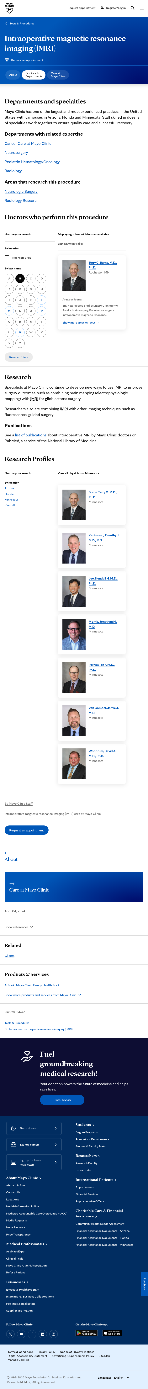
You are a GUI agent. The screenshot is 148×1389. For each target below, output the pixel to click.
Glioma (9, 956)
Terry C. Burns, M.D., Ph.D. (103, 264)
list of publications (30, 434)
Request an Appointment (27, 60)
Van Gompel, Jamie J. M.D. (104, 710)
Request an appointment (26, 830)
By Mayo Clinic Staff (19, 803)
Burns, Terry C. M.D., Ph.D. (103, 494)
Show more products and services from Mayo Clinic (40, 995)
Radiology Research (22, 200)
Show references (16, 927)
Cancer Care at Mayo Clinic (28, 143)
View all (10, 505)
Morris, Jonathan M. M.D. (103, 623)
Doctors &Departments (34, 74)
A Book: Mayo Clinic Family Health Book (32, 985)
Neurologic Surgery (21, 191)
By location (12, 248)
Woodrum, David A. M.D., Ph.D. (102, 753)
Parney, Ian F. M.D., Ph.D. (102, 667)
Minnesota (11, 499)
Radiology (13, 170)
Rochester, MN (21, 257)
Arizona (9, 488)
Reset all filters (18, 357)
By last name (13, 268)
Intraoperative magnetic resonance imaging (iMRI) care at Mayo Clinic (53, 814)
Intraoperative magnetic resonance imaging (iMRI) (40, 1029)
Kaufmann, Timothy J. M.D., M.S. (104, 537)
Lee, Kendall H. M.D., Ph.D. (103, 580)
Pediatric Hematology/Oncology (32, 161)
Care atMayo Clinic (58, 74)
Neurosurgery (16, 152)
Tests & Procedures (22, 23)
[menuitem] (13, 75)
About (13, 74)
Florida (9, 494)
